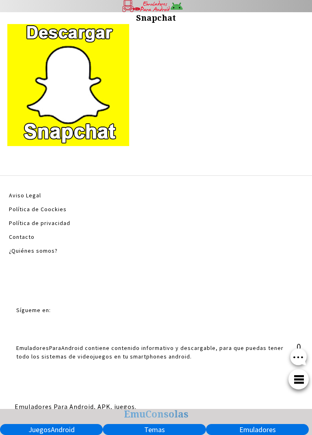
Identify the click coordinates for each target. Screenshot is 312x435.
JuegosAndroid (51, 429)
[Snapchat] (68, 87)
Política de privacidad (39, 223)
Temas (154, 429)
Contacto (22, 236)
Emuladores (257, 429)
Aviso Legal (25, 195)
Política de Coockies (38, 209)
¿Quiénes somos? (33, 250)
